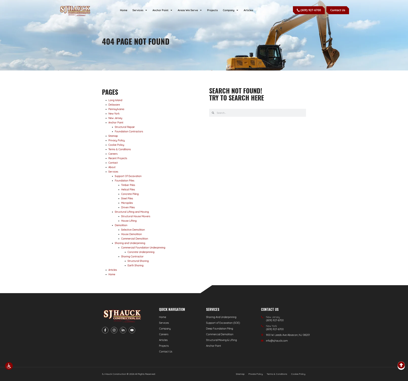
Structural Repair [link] (125, 127)
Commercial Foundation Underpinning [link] (143, 247)
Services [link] (137, 10)
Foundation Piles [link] (124, 180)
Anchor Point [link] (160, 10)
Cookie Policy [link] (116, 144)
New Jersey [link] (115, 118)
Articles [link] (248, 10)
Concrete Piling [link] (130, 194)
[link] (9, 366)
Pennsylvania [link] (116, 109)
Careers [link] (113, 153)
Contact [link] (113, 162)
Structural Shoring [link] (138, 261)
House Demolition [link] (131, 234)
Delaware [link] (114, 104)
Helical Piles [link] (128, 189)
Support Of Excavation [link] (128, 176)
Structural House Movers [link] (135, 216)
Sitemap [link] (113, 135)
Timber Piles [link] (128, 185)
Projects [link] (212, 10)
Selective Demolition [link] (133, 229)
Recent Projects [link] (117, 158)
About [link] (112, 167)
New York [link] (114, 113)
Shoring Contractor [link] (132, 256)
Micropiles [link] (127, 202)
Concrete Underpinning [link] (140, 252)
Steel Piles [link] (127, 198)
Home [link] (123, 10)
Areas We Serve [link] (188, 10)
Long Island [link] (115, 100)
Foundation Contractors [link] (129, 131)
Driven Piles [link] (128, 207)
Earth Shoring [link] (135, 265)
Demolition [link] (121, 225)
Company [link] (228, 10)
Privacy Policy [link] (116, 140)
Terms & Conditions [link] (119, 149)
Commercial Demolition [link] (134, 238)
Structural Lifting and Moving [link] (132, 211)
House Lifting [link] (129, 220)
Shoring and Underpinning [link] (130, 243)
